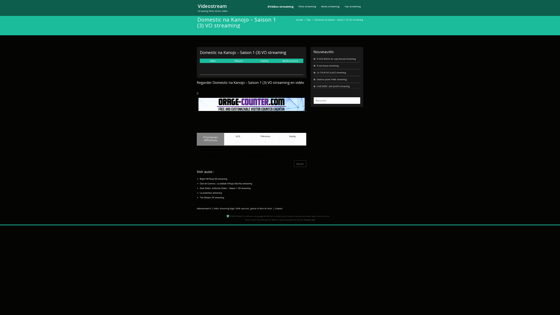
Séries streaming (330, 6)
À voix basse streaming (328, 65)
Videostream (212, 6)
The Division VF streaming (212, 197)
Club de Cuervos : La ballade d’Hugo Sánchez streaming (226, 183)
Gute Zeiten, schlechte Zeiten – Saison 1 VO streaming (225, 188)
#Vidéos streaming (280, 6)
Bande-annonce (290, 60)
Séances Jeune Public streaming (332, 79)
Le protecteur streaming (211, 192)
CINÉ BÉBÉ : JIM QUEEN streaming (333, 86)
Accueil (299, 19)
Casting (264, 60)
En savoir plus (309, 220)
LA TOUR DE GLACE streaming (331, 72)
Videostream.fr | (205, 208)
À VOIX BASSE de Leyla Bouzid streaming (336, 58)
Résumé (239, 60)
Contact (278, 208)
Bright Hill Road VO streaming (213, 178)
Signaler (300, 163)
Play (309, 19)
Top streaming (352, 6)
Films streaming (307, 6)
